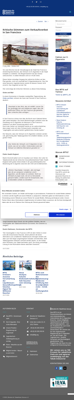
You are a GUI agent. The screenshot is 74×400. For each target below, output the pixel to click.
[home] (60, 309)
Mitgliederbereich (11, 356)
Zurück (40, 21)
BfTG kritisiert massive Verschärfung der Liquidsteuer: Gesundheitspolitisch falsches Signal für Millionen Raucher (12, 283)
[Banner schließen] (71, 184)
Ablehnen (37, 215)
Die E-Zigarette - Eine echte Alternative (13, 323)
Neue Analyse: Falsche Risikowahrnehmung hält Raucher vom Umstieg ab (28, 279)
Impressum (33, 351)
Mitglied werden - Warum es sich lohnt (14, 352)
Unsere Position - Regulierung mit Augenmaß (11, 330)
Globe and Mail (8, 98)
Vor (45, 21)
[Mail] (64, 368)
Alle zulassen (60, 215)
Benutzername (61, 21)
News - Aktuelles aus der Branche (14, 346)
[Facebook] (56, 368)
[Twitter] (60, 368)
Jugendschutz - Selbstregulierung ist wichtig (12, 339)
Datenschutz (34, 354)
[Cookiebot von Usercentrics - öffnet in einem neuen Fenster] (59, 184)
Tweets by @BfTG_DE (63, 95)
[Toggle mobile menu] (70, 12)
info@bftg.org (44, 6)
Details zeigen (63, 209)
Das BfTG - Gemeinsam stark (13, 317)
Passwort (59, 27)
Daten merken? (63, 36)
